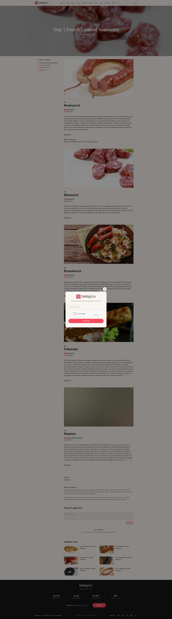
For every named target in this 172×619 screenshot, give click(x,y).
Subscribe (86, 321)
